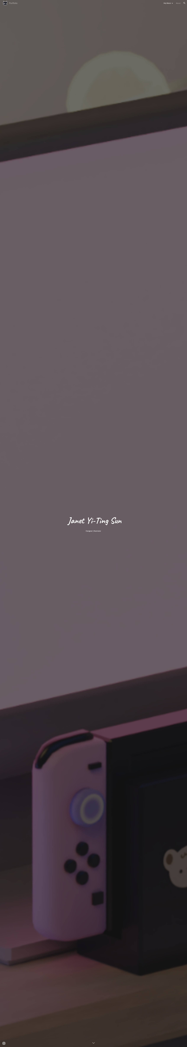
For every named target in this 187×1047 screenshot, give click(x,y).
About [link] (178, 3)
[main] (93, 520)
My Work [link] (167, 3)
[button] (184, 3)
